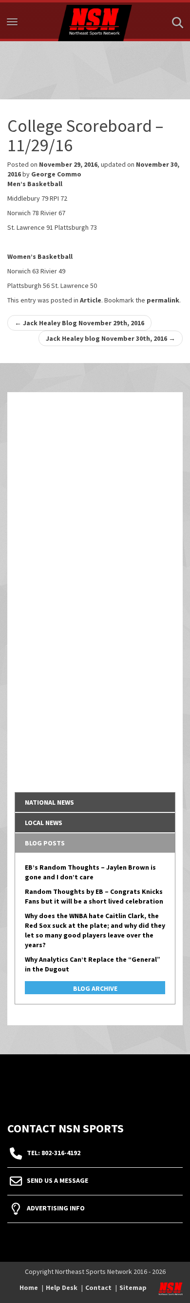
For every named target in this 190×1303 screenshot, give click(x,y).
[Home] (95, 20)
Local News (43, 822)
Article (90, 300)
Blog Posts (45, 843)
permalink (163, 300)
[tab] (95, 802)
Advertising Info (56, 1208)
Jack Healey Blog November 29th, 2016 (79, 322)
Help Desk (61, 1287)
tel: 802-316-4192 (53, 1152)
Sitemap (133, 1287)
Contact (98, 1287)
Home (28, 1287)
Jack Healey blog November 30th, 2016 (110, 338)
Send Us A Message (57, 1180)
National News (49, 802)
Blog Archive (95, 988)
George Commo (56, 174)
